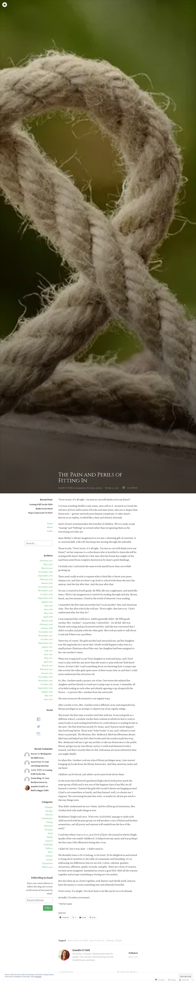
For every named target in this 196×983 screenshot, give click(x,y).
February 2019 (46, 579)
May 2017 (48, 658)
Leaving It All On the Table (41, 504)
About (50, 527)
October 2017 (46, 639)
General (49, 840)
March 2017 (47, 665)
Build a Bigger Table (40, 790)
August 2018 (47, 601)
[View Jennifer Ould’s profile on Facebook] (38, 719)
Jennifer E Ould (65, 488)
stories (99, 488)
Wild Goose (47, 867)
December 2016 (45, 676)
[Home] (4, 4)
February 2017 (46, 669)
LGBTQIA (48, 844)
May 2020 (48, 564)
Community (80, 488)
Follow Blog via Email (42, 877)
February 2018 (46, 624)
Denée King (36, 778)
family (50, 837)
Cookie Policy (38, 977)
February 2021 (46, 560)
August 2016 (47, 691)
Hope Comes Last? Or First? (40, 512)
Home (50, 523)
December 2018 (45, 586)
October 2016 (46, 684)
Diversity (91, 488)
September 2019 (45, 575)
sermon (49, 855)
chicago (49, 810)
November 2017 (45, 635)
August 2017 (47, 646)
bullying (110, 940)
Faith (50, 833)
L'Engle (118, 940)
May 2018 (48, 613)
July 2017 (49, 650)
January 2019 (47, 583)
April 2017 (48, 661)
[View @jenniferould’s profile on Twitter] (38, 727)
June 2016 (48, 699)
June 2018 (48, 609)
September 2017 (45, 643)
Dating (49, 822)
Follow (48, 907)
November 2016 (45, 680)
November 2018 (45, 590)
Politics (49, 848)
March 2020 (47, 568)
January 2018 (47, 628)
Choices (49, 814)
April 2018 (48, 616)
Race (50, 852)
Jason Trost (36, 761)
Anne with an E (97, 940)
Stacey (34, 753)
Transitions (47, 863)
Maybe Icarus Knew (44, 508)
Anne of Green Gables (78, 940)
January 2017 (47, 673)
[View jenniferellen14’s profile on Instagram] (38, 734)
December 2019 (45, 571)
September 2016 (45, 688)
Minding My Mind (126, 971)
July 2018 (48, 605)
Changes (49, 807)
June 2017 (48, 654)
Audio (50, 531)
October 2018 (46, 594)
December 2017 (46, 631)
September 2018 (45, 598)
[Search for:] (38, 543)
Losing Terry (66, 971)
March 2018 (47, 620)
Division (49, 829)
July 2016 (49, 695)
